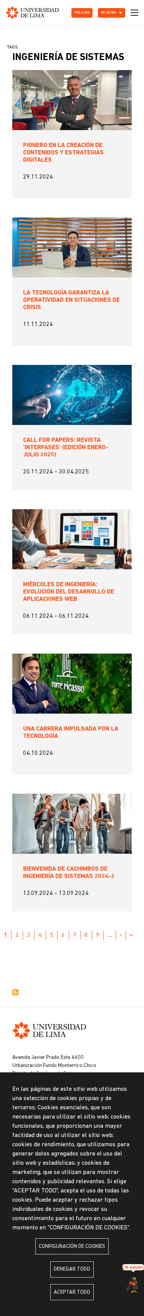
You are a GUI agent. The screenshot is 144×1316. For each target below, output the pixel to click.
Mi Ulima (108, 12)
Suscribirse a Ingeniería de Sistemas (15, 992)
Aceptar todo (72, 1292)
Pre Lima (81, 12)
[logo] (32, 12)
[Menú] (134, 13)
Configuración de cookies (72, 1246)
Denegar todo (72, 1269)
